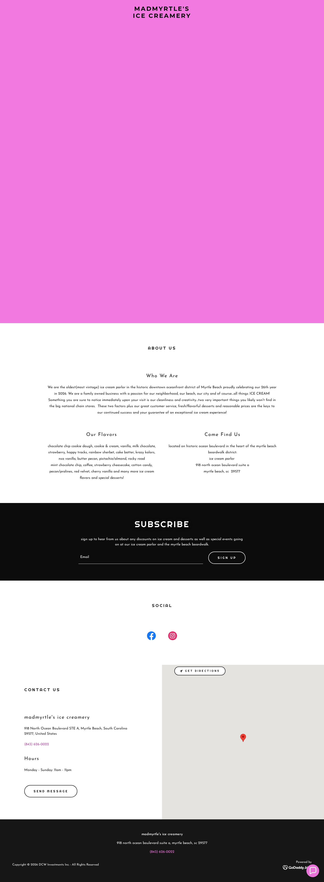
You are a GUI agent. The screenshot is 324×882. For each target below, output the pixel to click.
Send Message (51, 791)
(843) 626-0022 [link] (36, 744)
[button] (312, 870)
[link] (162, 17)
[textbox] (140, 558)
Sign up (227, 558)
